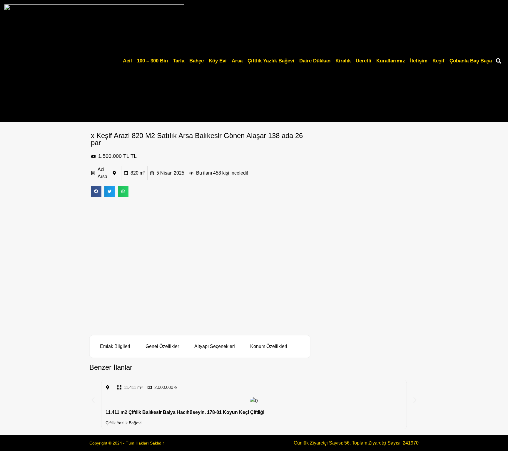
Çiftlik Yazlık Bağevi (271, 61)
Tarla (178, 61)
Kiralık (343, 61)
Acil (127, 61)
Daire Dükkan (314, 61)
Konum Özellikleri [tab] (268, 346)
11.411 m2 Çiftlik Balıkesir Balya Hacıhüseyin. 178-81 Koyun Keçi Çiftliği (185, 412)
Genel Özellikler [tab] (162, 346)
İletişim (418, 61)
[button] (499, 61)
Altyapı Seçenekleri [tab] (214, 346)
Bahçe (196, 61)
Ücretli (363, 61)
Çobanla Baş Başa (470, 61)
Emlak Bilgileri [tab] (115, 346)
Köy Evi (218, 61)
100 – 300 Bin (152, 61)
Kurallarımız (390, 61)
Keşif (438, 61)
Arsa (237, 61)
